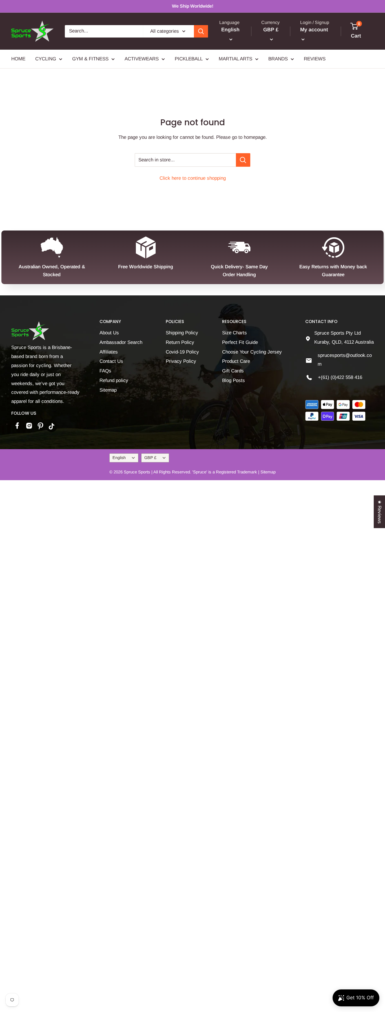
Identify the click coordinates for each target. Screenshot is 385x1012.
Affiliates (108, 352)
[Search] (201, 31)
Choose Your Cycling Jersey (252, 352)
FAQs (105, 371)
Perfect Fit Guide (240, 342)
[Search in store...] (243, 160)
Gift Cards (233, 371)
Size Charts (234, 332)
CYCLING (45, 59)
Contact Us (111, 361)
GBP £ (150, 457)
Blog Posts (233, 380)
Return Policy (180, 342)
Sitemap (108, 390)
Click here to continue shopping (193, 178)
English (119, 457)
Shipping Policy (182, 332)
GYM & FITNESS (90, 59)
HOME (18, 59)
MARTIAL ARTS (235, 59)
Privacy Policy (181, 361)
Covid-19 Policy (182, 352)
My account (314, 29)
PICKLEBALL (189, 59)
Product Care (236, 361)
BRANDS (278, 59)
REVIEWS (315, 59)
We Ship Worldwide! (192, 6)
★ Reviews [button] (379, 511)
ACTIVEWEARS (142, 59)
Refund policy (113, 380)
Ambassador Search (120, 342)
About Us (109, 332)
